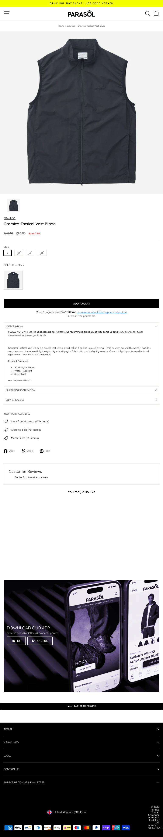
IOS (19, 640)
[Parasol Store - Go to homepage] (81, 13)
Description (14, 326)
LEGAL (7, 755)
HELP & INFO (11, 742)
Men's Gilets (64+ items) (25, 438)
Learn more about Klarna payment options (102, 312)
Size (6, 247)
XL (42, 252)
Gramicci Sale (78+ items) (26, 429)
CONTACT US (11, 769)
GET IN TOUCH (15, 400)
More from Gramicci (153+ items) (30, 421)
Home (61, 26)
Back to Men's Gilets (84, 706)
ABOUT (8, 729)
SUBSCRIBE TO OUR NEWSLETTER (24, 782)
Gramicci (71, 26)
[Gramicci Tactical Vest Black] (13, 280)
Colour (14, 265)
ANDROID (43, 640)
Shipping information (20, 390)
